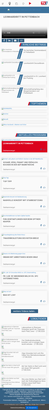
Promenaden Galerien (10, 400)
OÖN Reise (28, 398)
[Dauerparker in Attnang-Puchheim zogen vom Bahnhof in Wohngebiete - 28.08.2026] (24, 318)
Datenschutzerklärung (35, 391)
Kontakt (16, 391)
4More (43, 400)
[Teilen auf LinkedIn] (9, 40)
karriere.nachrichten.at (15, 396)
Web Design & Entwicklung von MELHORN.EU (31, 389)
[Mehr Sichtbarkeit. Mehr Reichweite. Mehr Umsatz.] (24, 10)
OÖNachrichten (36, 396)
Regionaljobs (22, 400)
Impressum (23, 391)
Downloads (9, 391)
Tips (29, 400)
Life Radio (26, 396)
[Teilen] (15, 40)
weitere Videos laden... (24, 311)
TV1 (5, 396)
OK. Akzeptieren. (32, 408)
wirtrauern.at (24, 402)
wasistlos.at (36, 400)
